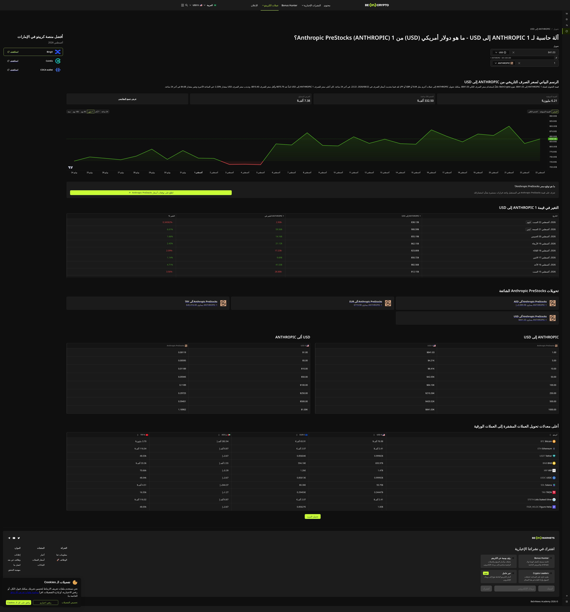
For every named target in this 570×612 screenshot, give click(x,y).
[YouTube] (13, 538)
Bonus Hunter (289, 5)
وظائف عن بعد (14, 559)
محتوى (327, 5)
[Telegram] (9, 538)
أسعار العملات (38, 559)
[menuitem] (566, 13)
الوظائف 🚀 (62, 559)
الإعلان (254, 5)
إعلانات (17, 554)
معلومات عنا (61, 554)
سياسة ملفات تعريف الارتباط (24, 592)
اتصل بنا (17, 564)
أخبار (42, 554)
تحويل (556, 28)
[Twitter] (18, 538)
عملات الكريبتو (271, 5)
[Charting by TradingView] (70, 167)
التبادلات (41, 564)
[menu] (566, 22)
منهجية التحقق (14, 569)
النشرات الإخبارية (312, 5)
